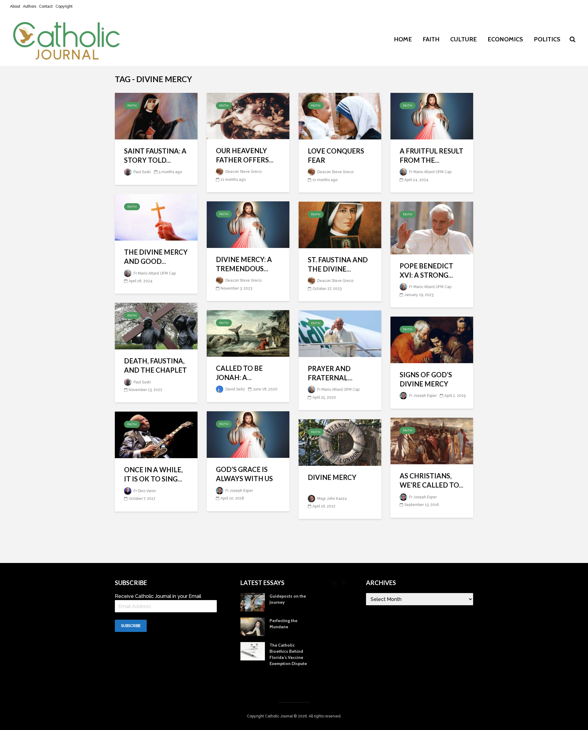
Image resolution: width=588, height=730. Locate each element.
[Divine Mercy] (340, 442)
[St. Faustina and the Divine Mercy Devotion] (340, 224)
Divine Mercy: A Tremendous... (244, 264)
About (15, 6)
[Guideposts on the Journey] (252, 602)
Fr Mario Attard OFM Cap (429, 172)
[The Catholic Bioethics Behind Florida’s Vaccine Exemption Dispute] (252, 651)
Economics (505, 39)
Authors (29, 6)
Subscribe (131, 626)
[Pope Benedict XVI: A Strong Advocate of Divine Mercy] (431, 227)
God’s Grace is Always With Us (244, 474)
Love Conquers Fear (336, 155)
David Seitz (234, 389)
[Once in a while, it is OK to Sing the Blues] (156, 434)
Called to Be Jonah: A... (239, 373)
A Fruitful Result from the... (431, 155)
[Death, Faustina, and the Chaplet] (156, 325)
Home (403, 39)
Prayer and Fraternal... (330, 373)
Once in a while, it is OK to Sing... (153, 474)
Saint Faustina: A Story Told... (155, 155)
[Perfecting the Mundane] (252, 626)
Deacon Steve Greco (243, 171)
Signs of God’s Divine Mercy (426, 379)
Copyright (64, 6)
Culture (463, 39)
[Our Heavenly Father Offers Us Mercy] (248, 115)
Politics (547, 39)
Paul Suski (142, 172)
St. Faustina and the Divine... (338, 264)
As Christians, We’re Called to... (431, 480)
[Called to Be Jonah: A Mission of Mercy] (248, 333)
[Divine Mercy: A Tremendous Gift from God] (248, 224)
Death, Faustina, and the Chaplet (155, 365)
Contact (46, 6)
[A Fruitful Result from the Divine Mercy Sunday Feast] (431, 115)
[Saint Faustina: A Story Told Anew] (156, 115)
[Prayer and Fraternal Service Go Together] (340, 333)
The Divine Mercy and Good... (156, 256)
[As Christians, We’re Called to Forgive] (431, 440)
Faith (431, 39)
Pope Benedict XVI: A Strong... (426, 270)
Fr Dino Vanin (144, 491)
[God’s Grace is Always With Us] (248, 434)
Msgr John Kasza (331, 498)
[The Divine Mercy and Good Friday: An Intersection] (156, 217)
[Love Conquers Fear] (340, 115)
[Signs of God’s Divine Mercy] (431, 339)
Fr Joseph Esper (422, 396)
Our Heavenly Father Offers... (244, 155)
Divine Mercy (332, 477)
